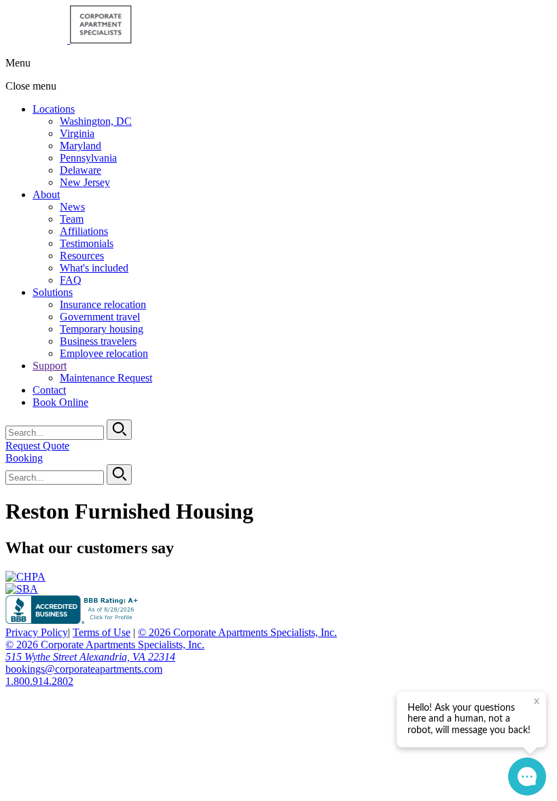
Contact (49, 390)
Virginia (77, 133)
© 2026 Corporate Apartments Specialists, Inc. (237, 632)
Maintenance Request (106, 378)
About (46, 194)
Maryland (80, 145)
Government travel (100, 316)
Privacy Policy (36, 632)
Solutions (53, 292)
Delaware (80, 170)
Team (72, 219)
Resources (82, 255)
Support (50, 365)
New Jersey (85, 182)
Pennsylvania (88, 158)
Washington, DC (96, 121)
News (72, 206)
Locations (54, 109)
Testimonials (86, 243)
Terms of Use (101, 632)
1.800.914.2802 (39, 681)
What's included (94, 268)
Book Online (60, 402)
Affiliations (84, 231)
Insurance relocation (103, 304)
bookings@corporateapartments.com (83, 669)
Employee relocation (104, 353)
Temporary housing (101, 329)
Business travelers (98, 341)
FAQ (71, 280)
